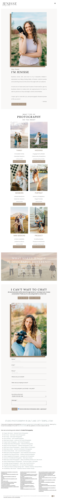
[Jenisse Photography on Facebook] (52, 496)
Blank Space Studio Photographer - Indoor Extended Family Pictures (20, 452)
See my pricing (23, 297)
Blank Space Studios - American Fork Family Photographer (17, 440)
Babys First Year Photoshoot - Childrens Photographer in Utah (18, 445)
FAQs (13, 497)
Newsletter (17, 497)
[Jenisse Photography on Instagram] (53, 496)
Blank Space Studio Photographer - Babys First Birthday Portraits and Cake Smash (23, 459)
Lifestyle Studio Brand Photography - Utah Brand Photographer (18, 443)
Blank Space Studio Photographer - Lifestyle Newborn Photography (19, 447)
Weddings (23, 424)
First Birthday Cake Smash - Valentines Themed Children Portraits (19, 468)
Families (35, 424)
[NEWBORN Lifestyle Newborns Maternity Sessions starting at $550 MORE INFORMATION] (19, 165)
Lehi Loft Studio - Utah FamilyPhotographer (14, 438)
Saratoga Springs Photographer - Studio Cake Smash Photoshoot (19, 463)
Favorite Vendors (8, 497)
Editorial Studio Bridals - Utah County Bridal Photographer (17, 451)
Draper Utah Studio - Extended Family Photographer (16, 433)
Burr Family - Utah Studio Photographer (13, 436)
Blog (55, 424)
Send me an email (22, 425)
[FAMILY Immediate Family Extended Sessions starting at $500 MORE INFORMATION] (19, 122)
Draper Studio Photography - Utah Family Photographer (17, 442)
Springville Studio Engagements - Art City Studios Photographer (18, 465)
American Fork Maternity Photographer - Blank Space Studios (18, 458)
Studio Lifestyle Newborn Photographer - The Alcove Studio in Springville (21, 461)
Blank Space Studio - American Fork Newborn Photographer (18, 449)
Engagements (29, 424)
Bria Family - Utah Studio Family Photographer (14, 435)
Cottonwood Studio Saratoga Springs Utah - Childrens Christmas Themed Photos (23, 466)
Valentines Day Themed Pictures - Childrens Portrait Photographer (19, 454)
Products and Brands (44, 424)
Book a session (35, 297)
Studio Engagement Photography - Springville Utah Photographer (19, 456)
